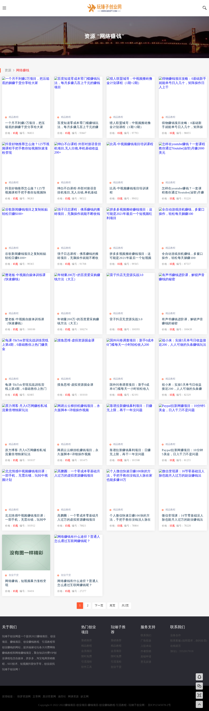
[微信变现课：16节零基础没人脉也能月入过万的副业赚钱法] (183, 487)
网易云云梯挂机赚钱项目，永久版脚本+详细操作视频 (78, 452)
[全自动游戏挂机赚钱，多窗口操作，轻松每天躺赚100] (183, 225)
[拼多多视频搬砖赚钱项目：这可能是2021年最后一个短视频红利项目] (131, 225)
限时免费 (86, 656)
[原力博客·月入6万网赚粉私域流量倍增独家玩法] (26, 421)
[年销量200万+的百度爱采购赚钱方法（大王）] (78, 291)
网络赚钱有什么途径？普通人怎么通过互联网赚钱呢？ (78, 583)
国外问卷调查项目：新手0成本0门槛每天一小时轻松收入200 (129, 387)
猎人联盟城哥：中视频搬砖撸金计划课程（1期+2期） (130, 125)
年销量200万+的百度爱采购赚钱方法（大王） (78, 321)
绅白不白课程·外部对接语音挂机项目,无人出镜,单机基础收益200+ (77, 190)
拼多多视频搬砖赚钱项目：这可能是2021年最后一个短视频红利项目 (130, 256)
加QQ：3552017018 (181, 651)
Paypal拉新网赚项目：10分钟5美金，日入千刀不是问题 (182, 452)
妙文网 (85, 696)
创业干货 (14, 575)
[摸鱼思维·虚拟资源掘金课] (78, 356)
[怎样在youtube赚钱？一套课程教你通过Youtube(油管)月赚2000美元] (183, 160)
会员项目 (86, 650)
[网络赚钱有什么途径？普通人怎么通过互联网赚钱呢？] (78, 552)
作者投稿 (146, 651)
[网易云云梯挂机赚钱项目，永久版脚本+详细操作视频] (78, 421)
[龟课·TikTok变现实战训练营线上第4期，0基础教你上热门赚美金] (26, 356)
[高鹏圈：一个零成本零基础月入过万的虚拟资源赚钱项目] (78, 487)
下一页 (99, 605)
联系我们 (146, 635)
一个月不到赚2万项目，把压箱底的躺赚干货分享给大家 (25, 125)
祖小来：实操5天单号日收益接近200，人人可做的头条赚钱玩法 (182, 387)
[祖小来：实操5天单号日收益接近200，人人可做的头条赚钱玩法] (183, 356)
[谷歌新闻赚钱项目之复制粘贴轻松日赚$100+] (26, 225)
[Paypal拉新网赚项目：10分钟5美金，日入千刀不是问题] (183, 421)
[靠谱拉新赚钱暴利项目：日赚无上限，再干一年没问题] (131, 421)
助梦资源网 (24, 696)
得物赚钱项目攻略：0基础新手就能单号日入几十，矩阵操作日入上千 (182, 125)
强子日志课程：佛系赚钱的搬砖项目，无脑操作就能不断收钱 (78, 256)
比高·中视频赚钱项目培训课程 (129, 190)
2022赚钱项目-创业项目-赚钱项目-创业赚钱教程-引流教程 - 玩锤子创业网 (104, 8)
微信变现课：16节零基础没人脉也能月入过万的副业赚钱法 (182, 517)
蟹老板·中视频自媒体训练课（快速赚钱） (24, 321)
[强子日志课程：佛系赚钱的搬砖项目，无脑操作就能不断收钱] (78, 225)
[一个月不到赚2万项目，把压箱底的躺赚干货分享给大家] (26, 94)
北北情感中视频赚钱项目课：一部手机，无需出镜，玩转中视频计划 (25, 518)
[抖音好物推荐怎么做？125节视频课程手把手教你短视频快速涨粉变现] (26, 160)
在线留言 (175, 645)
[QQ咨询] (199, 677)
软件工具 (86, 666)
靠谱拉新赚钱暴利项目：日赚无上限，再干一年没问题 (130, 452)
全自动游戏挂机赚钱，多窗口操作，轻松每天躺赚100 (182, 255)
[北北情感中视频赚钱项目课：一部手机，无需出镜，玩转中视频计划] (26, 487)
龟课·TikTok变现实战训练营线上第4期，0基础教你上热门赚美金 (26, 387)
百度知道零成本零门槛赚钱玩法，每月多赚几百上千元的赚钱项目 (78, 125)
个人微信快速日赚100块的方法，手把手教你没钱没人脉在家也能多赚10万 (130, 518)
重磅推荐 (86, 640)
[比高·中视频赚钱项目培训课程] (131, 160)
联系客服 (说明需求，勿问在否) (188, 640)
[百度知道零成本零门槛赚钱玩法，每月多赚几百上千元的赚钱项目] (78, 94)
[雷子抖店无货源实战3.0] (131, 291)
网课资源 (73, 696)
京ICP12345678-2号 (159, 705)
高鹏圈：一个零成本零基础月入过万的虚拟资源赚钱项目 (78, 517)
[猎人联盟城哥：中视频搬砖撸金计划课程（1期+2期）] (131, 94)
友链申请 (146, 656)
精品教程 (14, 117)
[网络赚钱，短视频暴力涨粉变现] (26, 552)
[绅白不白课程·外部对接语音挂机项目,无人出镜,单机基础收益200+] (78, 160)
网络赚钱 (22, 70)
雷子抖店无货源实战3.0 (126, 319)
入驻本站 (146, 645)
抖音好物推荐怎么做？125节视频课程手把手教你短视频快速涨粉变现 (25, 190)
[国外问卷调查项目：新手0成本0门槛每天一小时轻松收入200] (131, 356)
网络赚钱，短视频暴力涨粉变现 (25, 583)
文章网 (37, 696)
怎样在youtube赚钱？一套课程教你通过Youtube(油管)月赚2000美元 (183, 190)
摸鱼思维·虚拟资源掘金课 (75, 384)
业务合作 (175, 635)
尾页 (112, 605)
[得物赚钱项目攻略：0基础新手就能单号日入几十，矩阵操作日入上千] (183, 94)
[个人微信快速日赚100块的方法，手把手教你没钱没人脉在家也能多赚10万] (131, 487)
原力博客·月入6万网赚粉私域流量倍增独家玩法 (25, 452)
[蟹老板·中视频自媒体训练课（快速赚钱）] (26, 291)
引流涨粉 (86, 661)
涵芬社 (62, 696)
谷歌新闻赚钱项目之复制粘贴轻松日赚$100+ (25, 255)
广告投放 (146, 640)
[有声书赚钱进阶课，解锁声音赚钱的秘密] (183, 291)
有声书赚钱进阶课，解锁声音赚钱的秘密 (182, 321)
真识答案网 (49, 696)
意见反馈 (146, 661)
